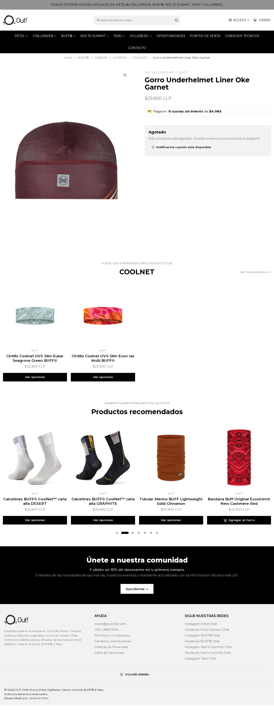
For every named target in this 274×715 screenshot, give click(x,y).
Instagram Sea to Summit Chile (208, 647)
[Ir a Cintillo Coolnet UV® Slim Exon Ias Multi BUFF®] (103, 314)
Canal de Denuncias (109, 653)
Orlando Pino (39, 698)
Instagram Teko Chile (200, 658)
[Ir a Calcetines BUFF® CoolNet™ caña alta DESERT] (35, 457)
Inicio (68, 57)
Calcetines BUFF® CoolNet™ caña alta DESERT (35, 501)
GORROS (120, 57)
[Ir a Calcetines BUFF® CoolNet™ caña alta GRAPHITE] (103, 457)
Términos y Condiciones (112, 635)
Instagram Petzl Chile (201, 624)
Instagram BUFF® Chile (202, 635)
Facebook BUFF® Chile (202, 641)
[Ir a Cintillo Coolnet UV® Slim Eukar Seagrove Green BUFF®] (35, 314)
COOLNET (139, 57)
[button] (117, 532)
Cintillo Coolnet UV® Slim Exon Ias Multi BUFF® (103, 358)
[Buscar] (176, 20)
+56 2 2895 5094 (106, 630)
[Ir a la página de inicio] (15, 20)
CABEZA (100, 57)
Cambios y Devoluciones (112, 641)
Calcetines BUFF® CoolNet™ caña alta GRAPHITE (103, 501)
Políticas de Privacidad (111, 647)
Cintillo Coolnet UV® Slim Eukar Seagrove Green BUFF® (35, 358)
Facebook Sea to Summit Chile (208, 653)
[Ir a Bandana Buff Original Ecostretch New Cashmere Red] (239, 457)
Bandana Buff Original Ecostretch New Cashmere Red (239, 501)
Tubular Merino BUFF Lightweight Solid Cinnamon (171, 501)
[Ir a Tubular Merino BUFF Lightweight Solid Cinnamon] (171, 457)
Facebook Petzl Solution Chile (207, 630)
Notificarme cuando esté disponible (183, 147)
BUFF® (83, 57)
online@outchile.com (110, 624)
